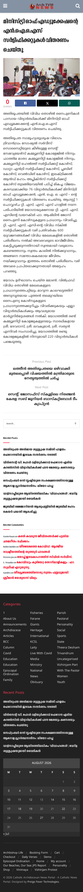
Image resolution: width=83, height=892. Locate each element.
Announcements (15, 624)
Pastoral (63, 619)
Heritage (36, 630)
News (34, 676)
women (62, 676)
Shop (6, 870)
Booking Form (39, 853)
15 (63, 800)
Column (8, 648)
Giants (34, 624)
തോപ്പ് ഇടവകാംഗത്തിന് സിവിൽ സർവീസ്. (44, 557)
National (36, 671)
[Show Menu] (5, 6)
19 (30, 809)
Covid (7, 653)
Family (7, 680)
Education (10, 659)
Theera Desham (68, 648)
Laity (33, 648)
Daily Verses (29, 857)
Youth (61, 682)
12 (30, 800)
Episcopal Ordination (11, 672)
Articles (8, 636)
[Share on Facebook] (25, 103)
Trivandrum (65, 653)
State (60, 642)
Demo (48, 857)
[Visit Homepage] (41, 6)
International (39, 636)
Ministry (36, 665)
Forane (35, 619)
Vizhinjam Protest (46, 870)
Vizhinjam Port (67, 665)
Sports (61, 636)
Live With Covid (41, 653)
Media (34, 659)
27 (41, 818)
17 (8, 809)
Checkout (9, 857)
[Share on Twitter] (47, 103)
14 (52, 800)
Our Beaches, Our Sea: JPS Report (24, 865)
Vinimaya (22, 870)
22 (63, 809)
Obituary (36, 682)
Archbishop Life (13, 853)
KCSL (33, 642)
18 (19, 809)
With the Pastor (68, 671)
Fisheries (36, 613)
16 (74, 800)
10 (8, 800)
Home (40, 861)
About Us (9, 619)
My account (58, 861)
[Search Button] (78, 6)
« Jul (6, 834)
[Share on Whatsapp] (69, 103)
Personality (65, 624)
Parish (61, 613)
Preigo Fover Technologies (43, 882)
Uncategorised (67, 659)
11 (19, 800)
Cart (57, 853)
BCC (6, 642)
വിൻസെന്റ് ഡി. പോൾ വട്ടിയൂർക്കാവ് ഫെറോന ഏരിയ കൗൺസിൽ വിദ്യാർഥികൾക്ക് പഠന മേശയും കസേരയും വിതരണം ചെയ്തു (39, 467)
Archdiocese (12, 630)
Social (61, 630)
